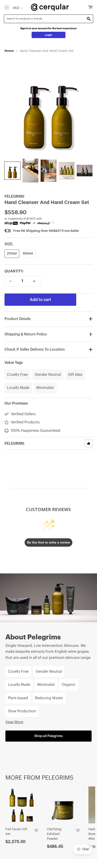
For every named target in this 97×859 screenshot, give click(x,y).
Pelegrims (14, 196)
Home (9, 50)
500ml (28, 253)
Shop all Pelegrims (48, 736)
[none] (12, 171)
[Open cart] (90, 7)
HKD (16, 8)
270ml (12, 253)
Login (48, 34)
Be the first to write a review (48, 542)
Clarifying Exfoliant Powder (54, 834)
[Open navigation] (7, 7)
